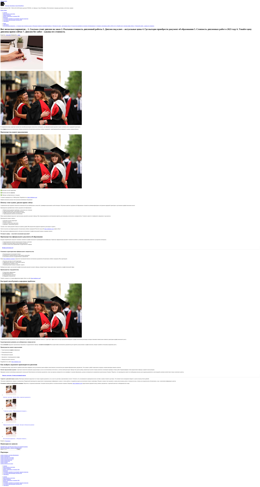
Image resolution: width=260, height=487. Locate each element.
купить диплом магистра (6, 460)
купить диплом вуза (5, 456)
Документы (6, 21)
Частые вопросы (7, 15)
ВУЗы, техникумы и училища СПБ (11, 16)
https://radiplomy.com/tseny (9, 258)
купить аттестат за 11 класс (7, 463)
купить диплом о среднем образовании (10, 455)
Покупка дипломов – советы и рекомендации (11, 447)
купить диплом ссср (5, 461)
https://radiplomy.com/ (32, 197)
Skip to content (4, 1)
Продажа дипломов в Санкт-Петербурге (14, 5)
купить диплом (4, 462)
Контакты (5, 17)
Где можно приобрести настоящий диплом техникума (15, 18)
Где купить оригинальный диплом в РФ (12, 20)
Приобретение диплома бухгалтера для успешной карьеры (14, 446)
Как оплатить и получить (9, 13)
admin (19, 35)
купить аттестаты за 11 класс (7, 457)
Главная (5, 12)
